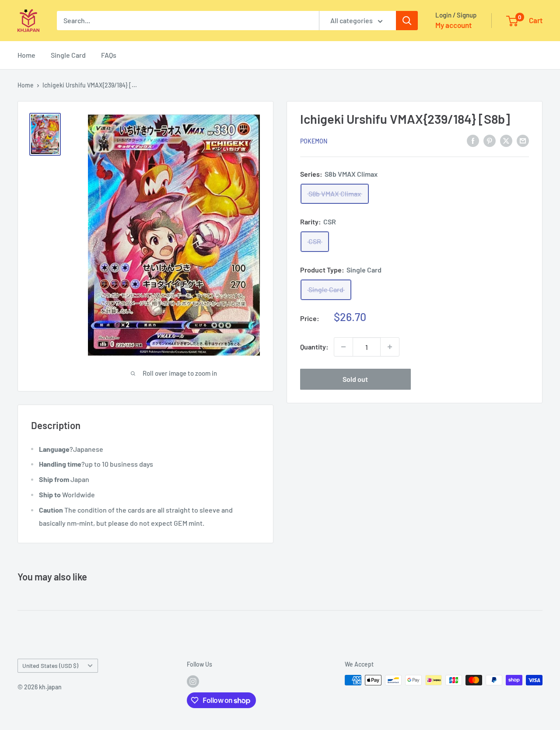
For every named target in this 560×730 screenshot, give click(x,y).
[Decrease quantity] (343, 347)
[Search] (407, 20)
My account (453, 25)
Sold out (355, 379)
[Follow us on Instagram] (193, 681)
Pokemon (313, 140)
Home (26, 55)
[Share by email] (523, 140)
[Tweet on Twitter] (506, 140)
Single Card (68, 55)
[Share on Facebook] (473, 140)
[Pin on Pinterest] (489, 140)
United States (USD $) (50, 665)
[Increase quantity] (390, 347)
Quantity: (314, 346)
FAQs (108, 55)
